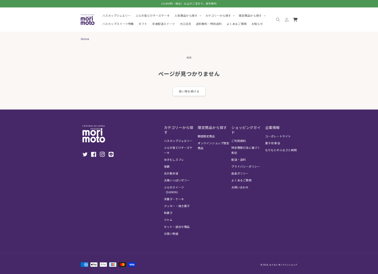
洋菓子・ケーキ (174, 199)
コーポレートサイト (278, 136)
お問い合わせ (240, 187)
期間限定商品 (206, 136)
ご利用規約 (238, 141)
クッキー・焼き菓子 (177, 206)
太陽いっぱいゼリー (177, 180)
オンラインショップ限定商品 (213, 145)
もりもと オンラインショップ (283, 264)
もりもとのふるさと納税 (281, 150)
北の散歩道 (171, 173)
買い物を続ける (189, 91)
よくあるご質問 (241, 180)
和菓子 (168, 213)
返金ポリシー (240, 173)
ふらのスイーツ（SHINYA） (174, 189)
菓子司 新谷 (272, 143)
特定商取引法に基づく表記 (245, 150)
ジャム (168, 220)
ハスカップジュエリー (178, 141)
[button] (187, 15)
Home (85, 39)
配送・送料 (238, 160)
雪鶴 (167, 166)
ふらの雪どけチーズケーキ (178, 150)
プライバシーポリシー (245, 166)
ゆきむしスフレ (174, 160)
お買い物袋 (171, 234)
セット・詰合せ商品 (177, 227)
